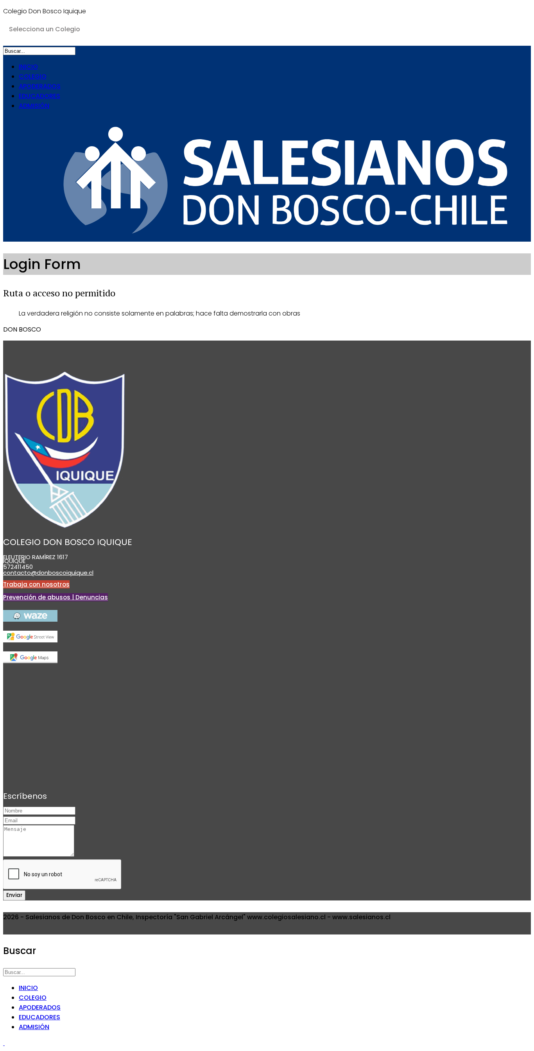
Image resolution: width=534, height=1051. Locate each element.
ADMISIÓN (34, 105)
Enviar (14, 895)
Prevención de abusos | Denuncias (55, 597)
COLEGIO (33, 76)
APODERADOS (40, 86)
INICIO (28, 66)
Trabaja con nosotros (36, 584)
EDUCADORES (39, 95)
